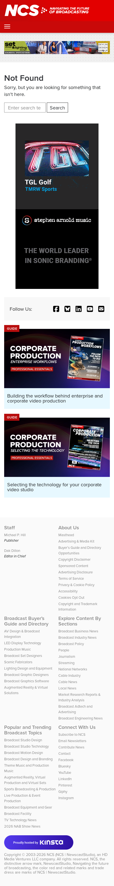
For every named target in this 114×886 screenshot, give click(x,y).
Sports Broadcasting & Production (30, 788)
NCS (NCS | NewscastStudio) (71, 854)
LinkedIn (65, 778)
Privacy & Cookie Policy (76, 584)
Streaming (66, 662)
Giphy (62, 791)
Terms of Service (71, 578)
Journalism (66, 656)
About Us (68, 527)
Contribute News (71, 747)
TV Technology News (20, 819)
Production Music (17, 649)
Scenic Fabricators (18, 661)
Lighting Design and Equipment (28, 668)
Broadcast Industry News (77, 637)
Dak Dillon (12, 550)
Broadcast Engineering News (80, 718)
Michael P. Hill (15, 534)
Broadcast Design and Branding (28, 758)
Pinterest (65, 785)
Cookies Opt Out (71, 597)
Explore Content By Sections (79, 621)
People (63, 650)
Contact (64, 753)
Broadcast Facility (17, 813)
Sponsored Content (73, 565)
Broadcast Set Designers (23, 655)
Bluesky (64, 766)
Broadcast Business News (78, 631)
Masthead (66, 534)
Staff (9, 527)
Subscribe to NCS (72, 734)
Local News (67, 688)
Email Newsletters (72, 740)
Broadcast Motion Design (23, 752)
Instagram (66, 797)
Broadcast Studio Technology (26, 746)
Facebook (66, 759)
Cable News (67, 681)
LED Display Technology (22, 642)
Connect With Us (77, 727)
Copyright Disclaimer (74, 559)
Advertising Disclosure (75, 572)
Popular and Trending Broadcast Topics (27, 729)
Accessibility (67, 591)
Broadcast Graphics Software (26, 680)
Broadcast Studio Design (23, 739)
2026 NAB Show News (22, 826)
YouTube (64, 772)
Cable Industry (69, 675)
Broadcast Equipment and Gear (28, 807)
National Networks (72, 669)
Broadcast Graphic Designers (26, 674)
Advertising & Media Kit (76, 541)
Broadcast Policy (71, 643)
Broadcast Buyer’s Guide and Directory (26, 621)
